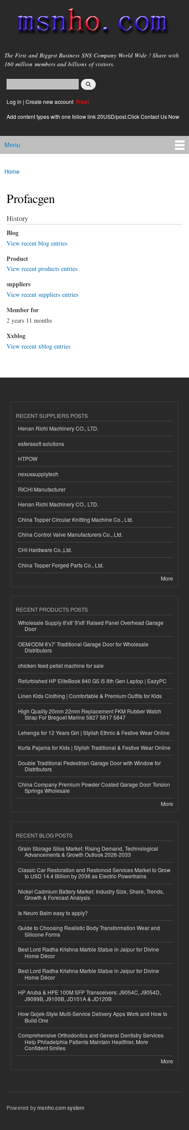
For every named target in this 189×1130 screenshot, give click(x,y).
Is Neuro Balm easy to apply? (53, 912)
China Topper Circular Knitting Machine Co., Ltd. (75, 519)
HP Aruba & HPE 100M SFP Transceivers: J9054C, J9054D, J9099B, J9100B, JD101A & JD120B (89, 995)
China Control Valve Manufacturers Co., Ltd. (70, 534)
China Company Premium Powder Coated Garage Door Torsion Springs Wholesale (94, 787)
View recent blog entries (37, 243)
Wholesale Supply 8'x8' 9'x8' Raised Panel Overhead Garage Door (91, 625)
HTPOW (27, 458)
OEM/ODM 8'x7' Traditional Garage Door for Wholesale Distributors (83, 647)
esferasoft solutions (41, 443)
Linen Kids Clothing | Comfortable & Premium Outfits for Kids (90, 695)
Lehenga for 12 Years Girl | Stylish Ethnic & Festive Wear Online (94, 732)
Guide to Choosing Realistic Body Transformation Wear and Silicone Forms (89, 931)
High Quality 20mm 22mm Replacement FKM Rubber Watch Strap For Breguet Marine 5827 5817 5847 (89, 714)
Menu (12, 144)
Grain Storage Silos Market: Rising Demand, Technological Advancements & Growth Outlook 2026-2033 (88, 851)
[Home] (89, 23)
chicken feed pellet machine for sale (61, 665)
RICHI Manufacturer (41, 489)
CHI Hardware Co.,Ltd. (45, 549)
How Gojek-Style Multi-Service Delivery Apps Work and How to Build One (92, 1016)
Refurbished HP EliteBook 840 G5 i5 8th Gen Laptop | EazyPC (92, 680)
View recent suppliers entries (42, 294)
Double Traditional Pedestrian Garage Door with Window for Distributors (89, 766)
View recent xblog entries (38, 346)
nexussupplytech (38, 474)
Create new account (50, 101)
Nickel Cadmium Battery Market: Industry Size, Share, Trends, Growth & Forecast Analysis (91, 894)
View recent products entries (42, 268)
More (167, 578)
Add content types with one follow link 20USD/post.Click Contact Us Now (93, 116)
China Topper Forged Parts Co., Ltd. (61, 565)
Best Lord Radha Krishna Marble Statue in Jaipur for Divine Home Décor (88, 952)
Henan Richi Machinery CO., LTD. (58, 428)
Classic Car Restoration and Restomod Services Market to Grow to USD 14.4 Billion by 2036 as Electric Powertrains (94, 873)
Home (11, 171)
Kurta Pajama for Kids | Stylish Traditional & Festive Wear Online (94, 747)
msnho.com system (60, 1107)
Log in (14, 101)
